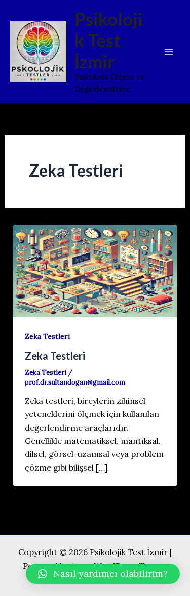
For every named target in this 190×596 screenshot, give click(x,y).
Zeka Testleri (47, 336)
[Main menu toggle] (169, 51)
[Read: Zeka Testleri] (95, 270)
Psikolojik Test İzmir (108, 40)
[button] (103, 574)
